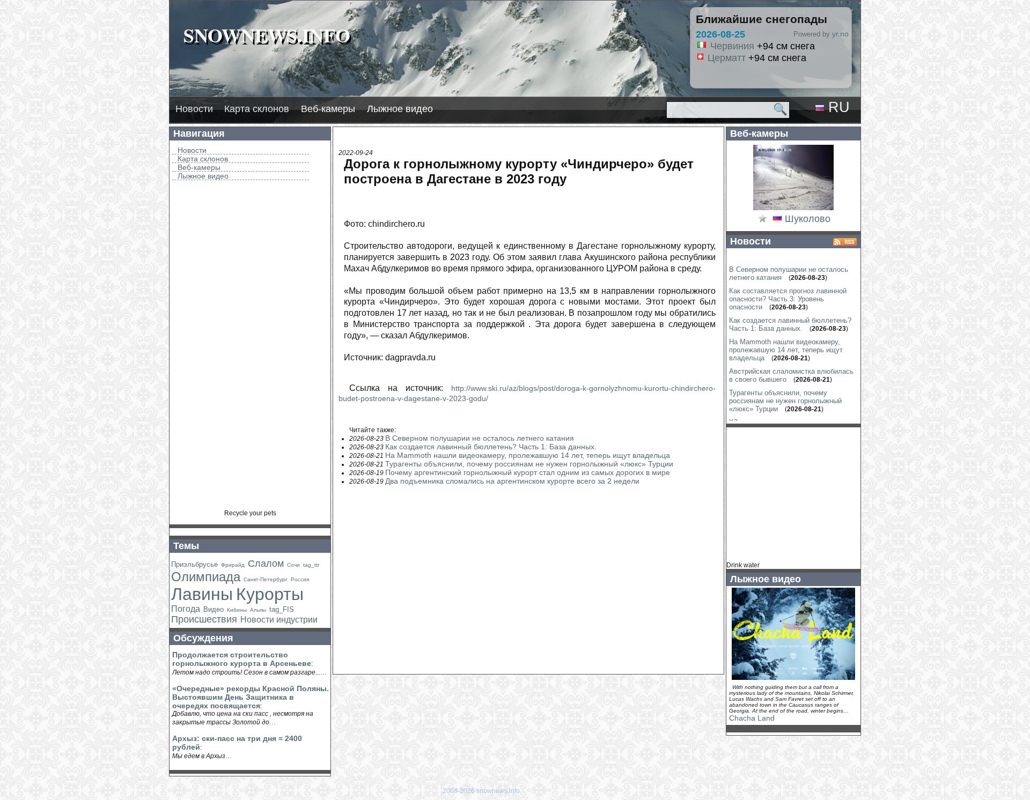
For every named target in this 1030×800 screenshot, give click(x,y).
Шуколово (807, 218)
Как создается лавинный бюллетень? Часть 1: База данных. (491, 446)
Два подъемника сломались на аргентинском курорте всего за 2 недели (512, 481)
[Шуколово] (793, 209)
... (323, 672)
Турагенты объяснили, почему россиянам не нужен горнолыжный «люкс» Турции (529, 464)
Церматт (727, 58)
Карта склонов (256, 108)
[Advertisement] (250, 348)
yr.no (840, 33)
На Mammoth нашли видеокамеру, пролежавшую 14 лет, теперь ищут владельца (527, 455)
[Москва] (777, 219)
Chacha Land (752, 718)
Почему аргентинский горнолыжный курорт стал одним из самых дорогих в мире (527, 472)
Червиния (732, 46)
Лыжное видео (400, 108)
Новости (194, 108)
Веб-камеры (328, 108)
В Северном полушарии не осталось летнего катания (479, 438)
